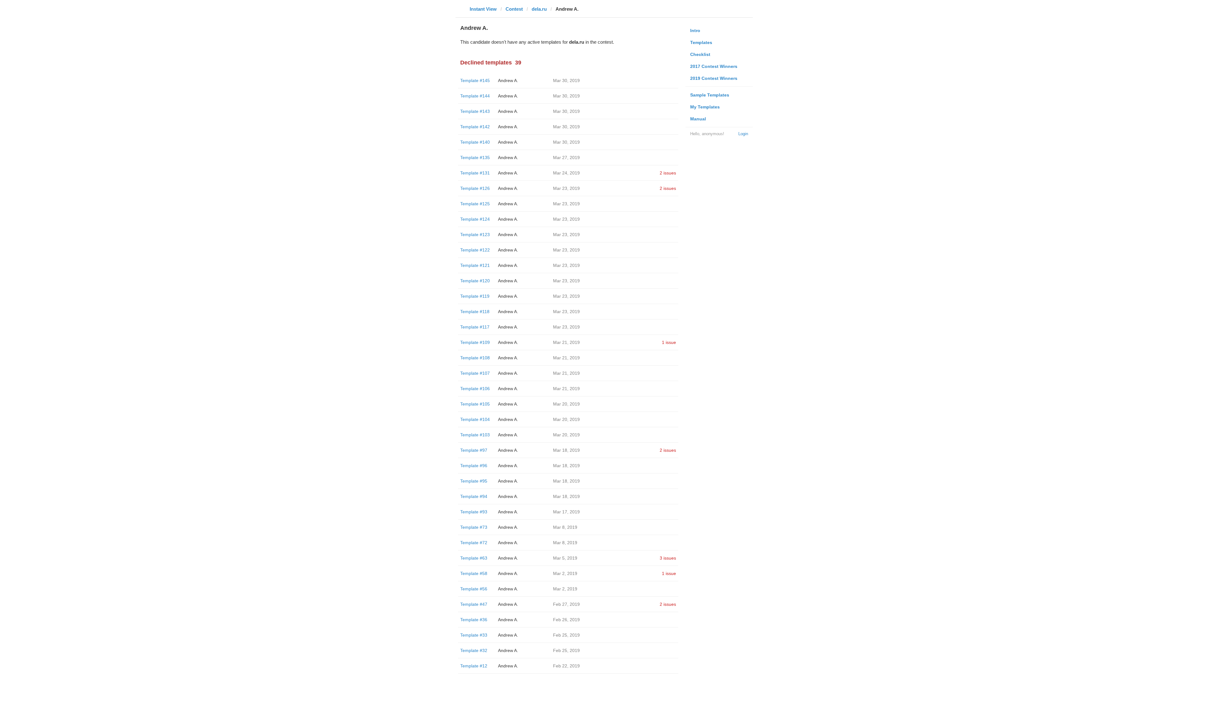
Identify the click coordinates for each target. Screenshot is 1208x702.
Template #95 (473, 481)
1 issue (669, 342)
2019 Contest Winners (713, 78)
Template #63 (473, 558)
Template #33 (473, 635)
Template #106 (475, 388)
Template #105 (475, 403)
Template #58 (473, 573)
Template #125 (475, 203)
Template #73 (473, 527)
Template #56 (473, 588)
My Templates (705, 106)
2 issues (668, 172)
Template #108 (475, 357)
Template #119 (474, 296)
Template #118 (474, 311)
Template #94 (473, 496)
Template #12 (473, 665)
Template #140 (475, 142)
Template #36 (473, 619)
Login (743, 133)
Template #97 (473, 450)
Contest (514, 9)
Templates (701, 42)
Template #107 (475, 373)
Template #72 (473, 542)
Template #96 (473, 465)
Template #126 (475, 188)
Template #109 (475, 342)
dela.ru (539, 9)
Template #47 (473, 604)
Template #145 (475, 80)
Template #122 (475, 249)
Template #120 (475, 280)
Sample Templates (709, 94)
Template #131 (475, 172)
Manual (698, 118)
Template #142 (475, 126)
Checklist (700, 54)
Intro (695, 30)
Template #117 (474, 326)
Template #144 (475, 95)
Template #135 (475, 157)
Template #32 (473, 650)
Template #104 (475, 419)
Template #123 (475, 234)
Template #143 (475, 111)
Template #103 (475, 434)
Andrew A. (508, 80)
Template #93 (473, 511)
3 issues (668, 558)
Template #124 (475, 219)
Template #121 (475, 265)
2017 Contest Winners (713, 66)
